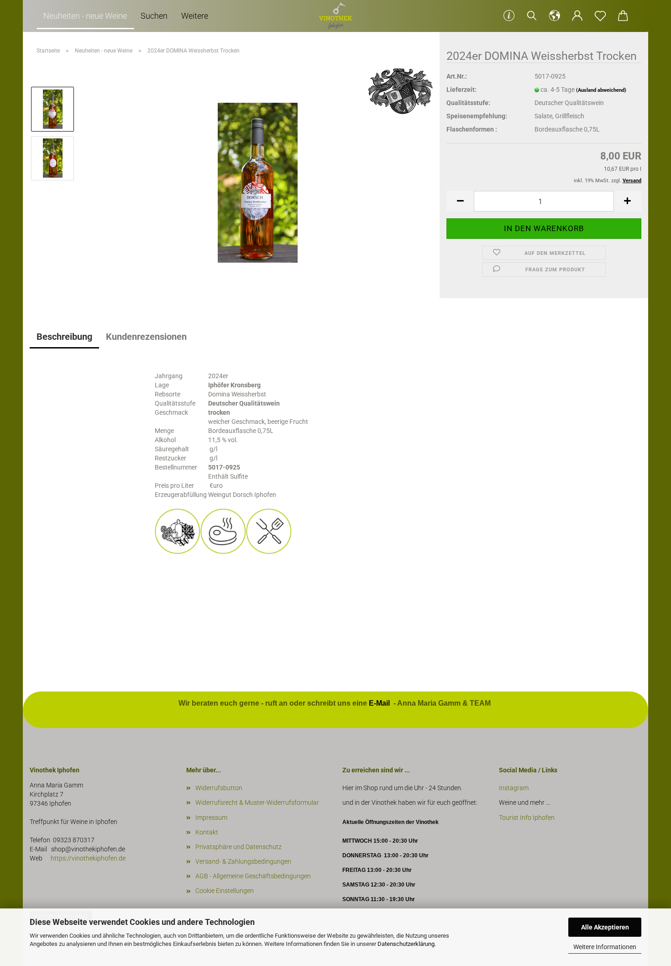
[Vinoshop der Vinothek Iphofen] (335, 16)
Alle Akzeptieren (605, 927)
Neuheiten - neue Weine (85, 16)
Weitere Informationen (604, 946)
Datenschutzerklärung (406, 943)
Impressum (211, 817)
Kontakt (206, 832)
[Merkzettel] (600, 16)
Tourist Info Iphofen (527, 817)
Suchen (154, 16)
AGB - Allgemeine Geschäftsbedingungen (253, 876)
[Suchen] (531, 16)
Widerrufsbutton (218, 788)
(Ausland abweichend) (601, 90)
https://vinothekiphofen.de (87, 858)
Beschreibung (64, 336)
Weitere (194, 16)
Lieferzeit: (461, 89)
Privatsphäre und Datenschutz (238, 846)
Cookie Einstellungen (224, 890)
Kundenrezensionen (146, 336)
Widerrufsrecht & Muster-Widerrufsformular (257, 802)
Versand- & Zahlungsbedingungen (243, 861)
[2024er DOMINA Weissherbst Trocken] (258, 182)
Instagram (514, 788)
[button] (554, 16)
